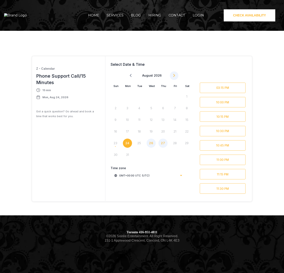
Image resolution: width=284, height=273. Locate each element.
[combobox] (148, 175)
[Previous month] (130, 75)
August (147, 75)
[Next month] (174, 75)
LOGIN (198, 15)
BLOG (136, 15)
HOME (93, 15)
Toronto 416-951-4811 (142, 232)
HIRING (154, 15)
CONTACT (177, 15)
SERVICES (115, 15)
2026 (158, 75)
